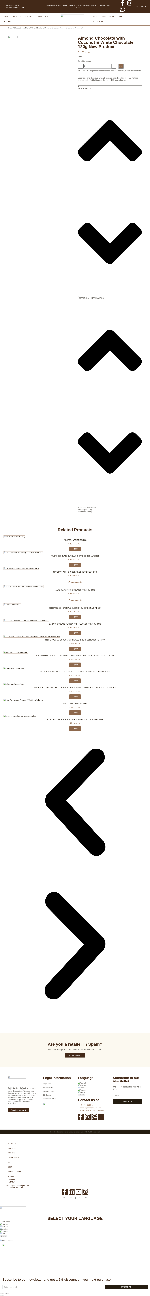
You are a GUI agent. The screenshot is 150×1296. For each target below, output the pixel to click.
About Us (17, 16)
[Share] (6, 1293)
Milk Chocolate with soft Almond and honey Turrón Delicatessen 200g (75, 672)
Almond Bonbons (37, 28)
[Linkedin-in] (72, 1192)
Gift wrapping (85, 61)
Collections (42, 16)
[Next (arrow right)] (3, 1295)
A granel (8, 22)
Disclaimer (47, 1095)
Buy (121, 66)
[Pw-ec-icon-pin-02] (130, 9)
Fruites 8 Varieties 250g (75, 540)
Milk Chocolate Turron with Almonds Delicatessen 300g (75, 720)
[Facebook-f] (122, 3)
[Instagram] (130, 3)
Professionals (98, 22)
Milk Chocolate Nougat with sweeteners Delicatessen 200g (75, 640)
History (28, 16)
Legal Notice (47, 1084)
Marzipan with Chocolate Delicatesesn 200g (75, 572)
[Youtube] (78, 1192)
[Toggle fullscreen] (3, 1293)
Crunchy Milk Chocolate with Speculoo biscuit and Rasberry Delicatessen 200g (75, 656)
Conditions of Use (49, 1099)
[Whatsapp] (122, 9)
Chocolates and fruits (22, 28)
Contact (95, 16)
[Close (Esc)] (8, 1293)
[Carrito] (145, 19)
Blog (111, 16)
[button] (75, 549)
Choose (81, 1095)
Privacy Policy (48, 1087)
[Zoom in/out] (1, 1293)
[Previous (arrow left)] (1, 1295)
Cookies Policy (48, 1091)
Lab (104, 16)
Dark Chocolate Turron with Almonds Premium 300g (75, 624)
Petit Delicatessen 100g (75, 704)
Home (6, 16)
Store (120, 16)
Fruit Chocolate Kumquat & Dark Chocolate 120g (75, 556)
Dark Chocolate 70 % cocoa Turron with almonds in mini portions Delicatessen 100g (75, 688)
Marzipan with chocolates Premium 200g (75, 590)
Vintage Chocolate (117, 71)
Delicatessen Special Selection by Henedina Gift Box (75, 608)
